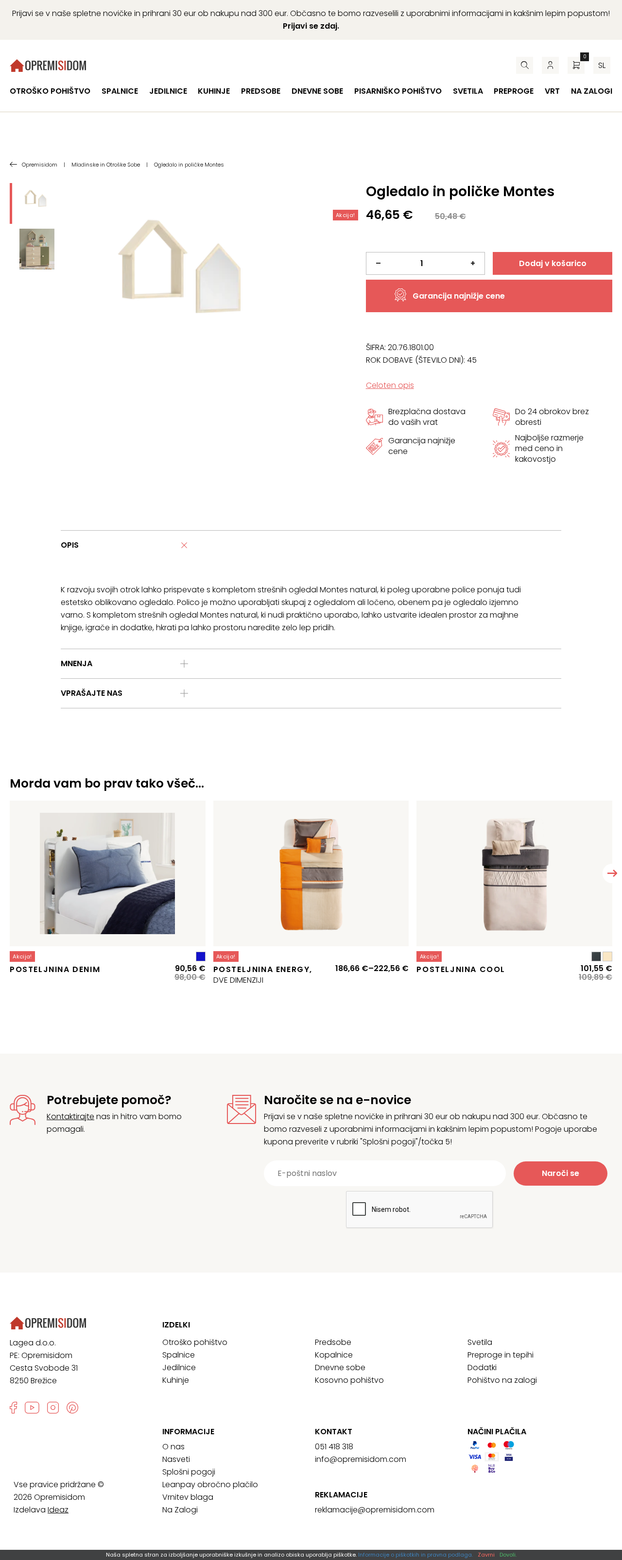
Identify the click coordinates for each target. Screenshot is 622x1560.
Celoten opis (390, 385)
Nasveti (176, 1459)
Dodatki (482, 1367)
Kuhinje (214, 91)
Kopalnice (334, 1354)
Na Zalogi (180, 1509)
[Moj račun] (550, 65)
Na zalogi (591, 91)
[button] (612, 873)
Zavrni (486, 1555)
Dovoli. (508, 1555)
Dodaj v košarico (553, 263)
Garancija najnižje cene (459, 296)
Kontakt (333, 1432)
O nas (173, 1446)
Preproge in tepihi (500, 1354)
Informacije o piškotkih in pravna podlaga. (415, 1555)
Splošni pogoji (188, 1471)
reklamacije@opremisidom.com (374, 1509)
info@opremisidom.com (360, 1459)
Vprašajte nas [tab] (91, 693)
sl (601, 65)
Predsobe (260, 91)
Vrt (552, 91)
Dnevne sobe (317, 91)
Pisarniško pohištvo (398, 91)
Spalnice (120, 91)
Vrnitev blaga (187, 1497)
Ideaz (58, 1509)
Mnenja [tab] (76, 663)
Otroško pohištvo (50, 91)
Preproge (514, 91)
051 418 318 (334, 1446)
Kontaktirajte (70, 1116)
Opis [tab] (70, 545)
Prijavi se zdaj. (311, 26)
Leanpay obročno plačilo (210, 1484)
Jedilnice (168, 91)
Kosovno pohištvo (349, 1380)
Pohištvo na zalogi (502, 1380)
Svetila (468, 91)
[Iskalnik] (524, 65)
